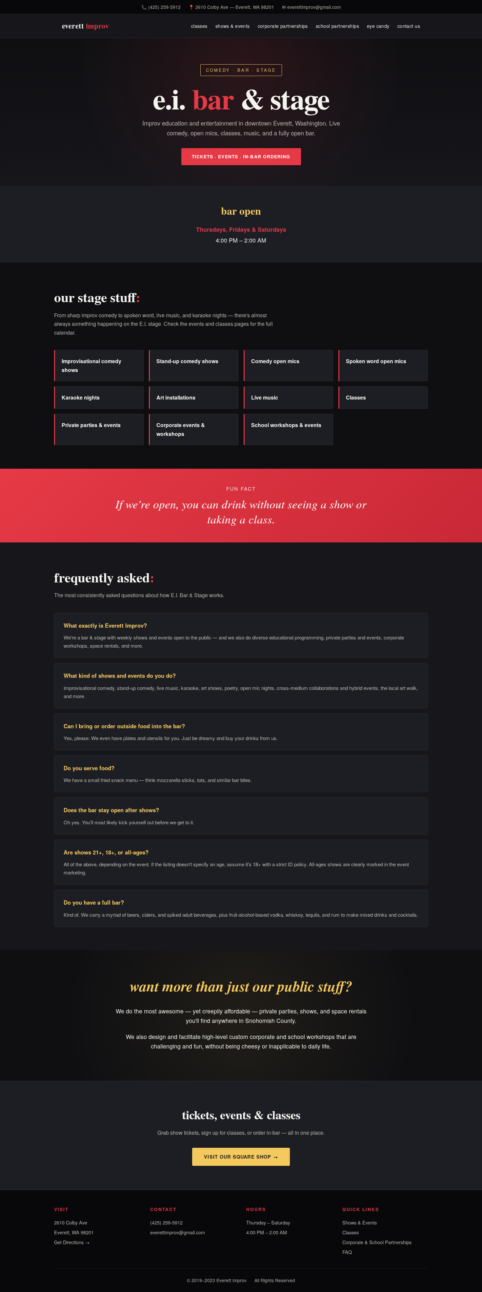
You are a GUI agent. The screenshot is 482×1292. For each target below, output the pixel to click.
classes (199, 25)
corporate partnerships (283, 25)
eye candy (378, 25)
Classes (350, 1232)
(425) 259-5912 (164, 7)
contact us (408, 25)
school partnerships (337, 25)
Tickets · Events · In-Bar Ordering (241, 156)
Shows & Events (359, 1222)
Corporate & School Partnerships (377, 1242)
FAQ (347, 1251)
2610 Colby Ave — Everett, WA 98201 (234, 7)
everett (85, 25)
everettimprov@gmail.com (314, 7)
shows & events (232, 25)
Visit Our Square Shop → (241, 1156)
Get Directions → (72, 1242)
